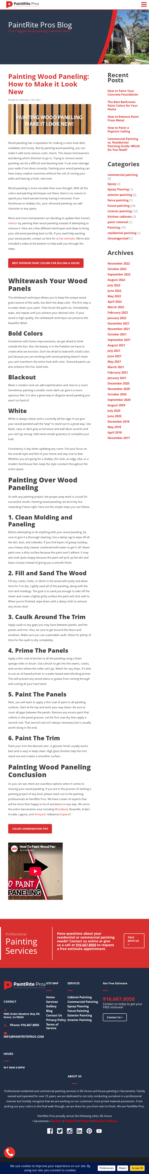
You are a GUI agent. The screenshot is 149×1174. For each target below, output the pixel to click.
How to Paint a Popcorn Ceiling (119, 129)
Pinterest (89, 1131)
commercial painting (123, 175)
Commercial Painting (82, 1002)
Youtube (99, 1131)
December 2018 (118, 422)
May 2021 (114, 362)
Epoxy (112, 184)
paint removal (118, 222)
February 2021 (118, 372)
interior (12, 223)
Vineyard (39, 814)
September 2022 (119, 274)
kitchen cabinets (120, 217)
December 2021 (118, 323)
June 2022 (114, 291)
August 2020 (116, 405)
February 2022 (118, 313)
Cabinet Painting (79, 997)
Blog (49, 1011)
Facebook (50, 1131)
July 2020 (114, 411)
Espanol (65, 814)
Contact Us (54, 1015)
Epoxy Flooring (118, 189)
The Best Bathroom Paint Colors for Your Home (123, 105)
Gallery (51, 1006)
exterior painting (120, 195)
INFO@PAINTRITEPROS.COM (24, 1037)
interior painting (120, 211)
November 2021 (119, 329)
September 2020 (119, 400)
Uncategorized (118, 238)
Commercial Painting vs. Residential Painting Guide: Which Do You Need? (124, 144)
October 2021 (117, 334)
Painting (114, 227)
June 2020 (114, 416)
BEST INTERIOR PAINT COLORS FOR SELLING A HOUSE (46, 263)
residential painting (122, 233)
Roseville (71, 1121)
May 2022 (114, 296)
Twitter (60, 1131)
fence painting (118, 200)
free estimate (67, 238)
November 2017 (119, 438)
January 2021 (117, 378)
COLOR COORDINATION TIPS (30, 828)
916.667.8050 (119, 998)
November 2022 (119, 263)
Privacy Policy (56, 1020)
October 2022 (117, 269)
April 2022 (115, 302)
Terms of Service (52, 1026)
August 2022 (116, 280)
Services (52, 1002)
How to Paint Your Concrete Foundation (123, 92)
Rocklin (56, 1121)
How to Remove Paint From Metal (123, 118)
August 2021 (116, 345)
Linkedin (79, 1131)
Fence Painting (78, 1011)
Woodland (61, 809)
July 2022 (114, 285)
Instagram (69, 1131)
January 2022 (117, 318)
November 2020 (119, 389)
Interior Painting (79, 1020)
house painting (119, 206)
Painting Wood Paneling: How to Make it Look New (48, 84)
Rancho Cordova (105, 1121)
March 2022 (116, 307)
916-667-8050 (86, 945)
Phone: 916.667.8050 (24, 1025)
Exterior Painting (79, 1015)
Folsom (85, 1121)
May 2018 (114, 427)
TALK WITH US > (133, 941)
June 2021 (114, 356)
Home (50, 997)
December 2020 (118, 383)
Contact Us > (115, 1017)
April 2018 (115, 432)
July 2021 (114, 351)
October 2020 (117, 394)
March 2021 (116, 367)
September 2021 (119, 340)
